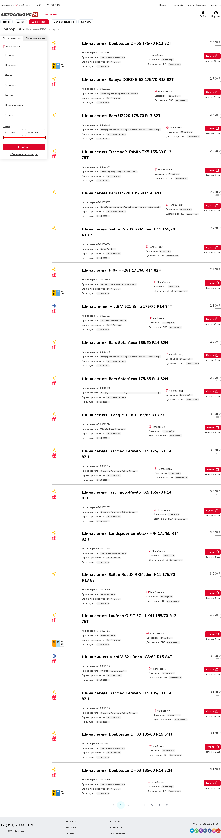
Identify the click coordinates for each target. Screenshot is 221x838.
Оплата (189, 5)
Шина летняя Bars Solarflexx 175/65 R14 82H (125, 378)
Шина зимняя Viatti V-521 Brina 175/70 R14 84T (127, 306)
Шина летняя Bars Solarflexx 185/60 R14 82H (125, 342)
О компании (117, 833)
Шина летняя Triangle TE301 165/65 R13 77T (124, 415)
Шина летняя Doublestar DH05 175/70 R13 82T (126, 43)
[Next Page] (160, 805)
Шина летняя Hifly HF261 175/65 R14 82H (121, 270)
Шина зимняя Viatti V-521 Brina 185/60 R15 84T (127, 656)
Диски (20, 21)
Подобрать (24, 147)
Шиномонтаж (39, 21)
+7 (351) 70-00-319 (47, 5)
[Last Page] (167, 805)
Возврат (201, 5)
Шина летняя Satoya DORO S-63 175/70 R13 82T (128, 79)
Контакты (215, 5)
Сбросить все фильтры (24, 154)
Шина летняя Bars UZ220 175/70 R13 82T (121, 115)
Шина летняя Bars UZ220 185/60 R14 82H (121, 193)
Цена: (6, 126)
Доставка (177, 5)
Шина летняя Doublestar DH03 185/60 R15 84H (127, 734)
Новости (164, 5)
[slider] (3, 137)
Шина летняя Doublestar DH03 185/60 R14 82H (127, 770)
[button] (37, 55)
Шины (6, 21)
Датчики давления (64, 21)
